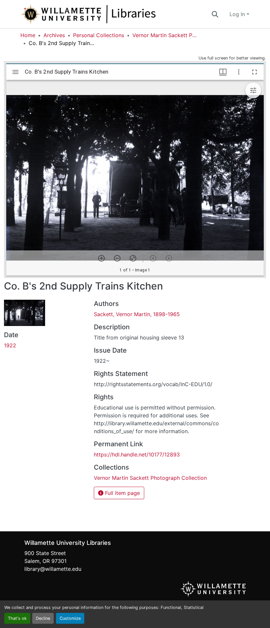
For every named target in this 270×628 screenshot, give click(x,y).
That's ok (17, 618)
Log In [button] (238, 14)
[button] (110, 14)
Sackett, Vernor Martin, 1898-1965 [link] (137, 314)
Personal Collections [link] (98, 35)
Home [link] (27, 35)
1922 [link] (10, 345)
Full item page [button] (121, 493)
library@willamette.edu (52, 569)
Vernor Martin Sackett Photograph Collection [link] (165, 35)
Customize (70, 618)
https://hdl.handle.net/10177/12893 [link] (137, 454)
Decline (43, 618)
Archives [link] (54, 35)
